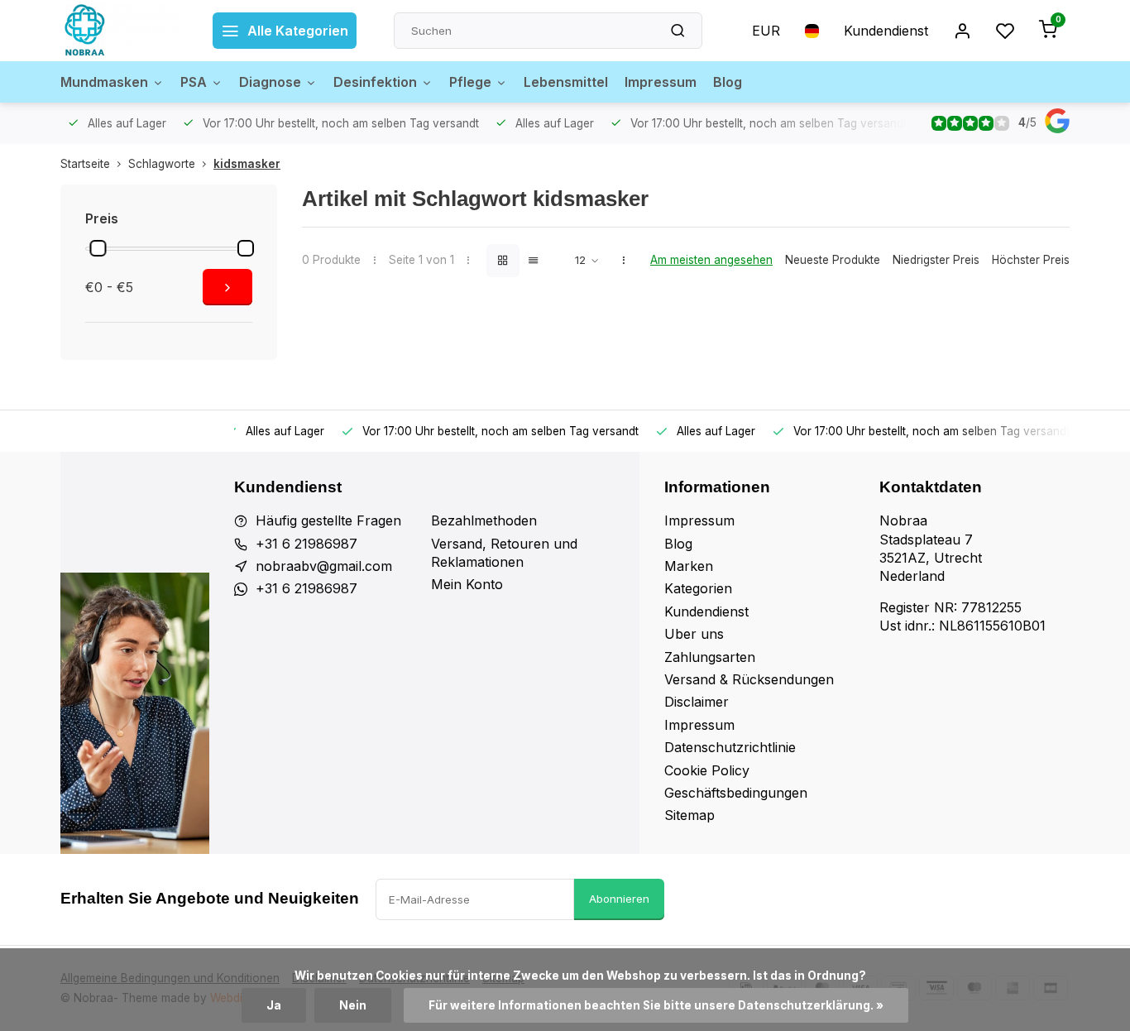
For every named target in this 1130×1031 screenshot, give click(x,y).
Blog (727, 82)
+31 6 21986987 (306, 543)
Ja (273, 1005)
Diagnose (270, 82)
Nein (352, 1005)
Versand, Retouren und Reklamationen (504, 552)
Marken (688, 566)
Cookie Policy (706, 770)
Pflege (470, 82)
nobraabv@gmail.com (324, 566)
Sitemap (689, 815)
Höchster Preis (1031, 259)
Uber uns (694, 634)
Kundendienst (886, 30)
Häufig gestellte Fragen (328, 520)
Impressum (661, 82)
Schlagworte (161, 163)
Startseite (85, 163)
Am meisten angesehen (711, 259)
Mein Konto (467, 584)
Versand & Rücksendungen (749, 679)
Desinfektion (375, 82)
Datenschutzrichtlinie (730, 747)
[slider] (97, 248)
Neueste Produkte (832, 259)
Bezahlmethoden (484, 520)
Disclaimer (696, 701)
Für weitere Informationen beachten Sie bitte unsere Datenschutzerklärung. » (656, 1005)
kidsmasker (246, 163)
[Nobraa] (124, 30)
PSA (193, 82)
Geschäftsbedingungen (735, 792)
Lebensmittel (566, 82)
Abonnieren (619, 898)
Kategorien (698, 588)
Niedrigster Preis (936, 259)
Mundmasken (104, 82)
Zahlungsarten (709, 657)
